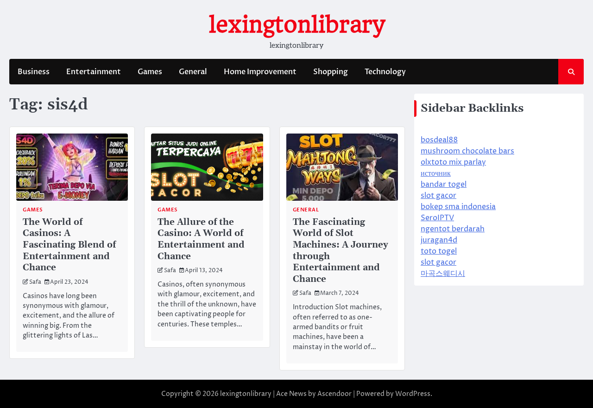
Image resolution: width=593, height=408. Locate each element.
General (193, 72)
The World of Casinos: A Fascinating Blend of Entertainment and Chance (69, 245)
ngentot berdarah (453, 229)
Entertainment (93, 72)
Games (150, 72)
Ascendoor (334, 393)
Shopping (330, 72)
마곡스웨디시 (443, 273)
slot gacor (438, 196)
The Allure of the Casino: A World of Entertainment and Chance (201, 239)
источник (436, 173)
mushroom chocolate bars (467, 151)
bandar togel (444, 184)
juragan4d (439, 240)
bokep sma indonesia (458, 207)
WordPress (412, 393)
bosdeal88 (439, 140)
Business (34, 72)
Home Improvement (260, 72)
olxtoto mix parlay (453, 162)
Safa (35, 282)
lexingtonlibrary (297, 25)
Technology (385, 72)
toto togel (439, 251)
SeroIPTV (437, 218)
